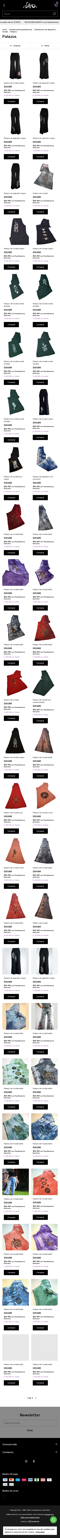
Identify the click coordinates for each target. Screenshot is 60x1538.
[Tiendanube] (30, 1522)
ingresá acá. (49, 1514)
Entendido (40, 1532)
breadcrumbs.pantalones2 (20, 29)
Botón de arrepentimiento (30, 1517)
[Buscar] (54, 14)
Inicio (4, 29)
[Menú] (4, 6)
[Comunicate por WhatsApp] (53, 1519)
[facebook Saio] (34, 1461)
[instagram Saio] (26, 1461)
